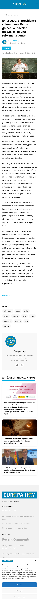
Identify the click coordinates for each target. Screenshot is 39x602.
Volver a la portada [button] (10, 15)
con (18, 553)
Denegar (19, 591)
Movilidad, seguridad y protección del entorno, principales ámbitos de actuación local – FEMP (19, 440)
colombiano (8, 311)
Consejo (23, 554)
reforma (18, 321)
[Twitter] (17, 365)
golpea (6, 316)
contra (28, 554)
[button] (36, 561)
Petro (32, 316)
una (26, 321)
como (14, 554)
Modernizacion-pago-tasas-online (14, 528)
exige (18, 311)
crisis (33, 554)
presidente (7, 321)
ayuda (9, 554)
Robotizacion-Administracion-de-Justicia (16, 523)
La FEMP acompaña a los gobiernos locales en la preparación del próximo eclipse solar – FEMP (19, 470)
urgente (6, 326)
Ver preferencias (19, 597)
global (26, 311)
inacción (15, 316)
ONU (24, 316)
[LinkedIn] (22, 365)
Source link (7, 295)
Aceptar (19, 585)
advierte (4, 554)
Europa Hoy (15, 41)
